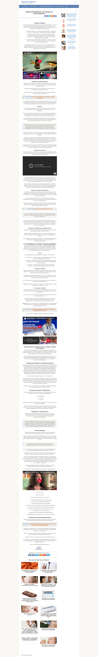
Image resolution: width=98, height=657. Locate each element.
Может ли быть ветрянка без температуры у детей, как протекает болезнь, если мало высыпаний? (72, 15)
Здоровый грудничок (28, 2)
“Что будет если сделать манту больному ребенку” (72, 19)
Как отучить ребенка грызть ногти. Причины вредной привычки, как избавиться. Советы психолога (71, 36)
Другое (66, 6)
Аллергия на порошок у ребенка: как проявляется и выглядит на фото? (72, 30)
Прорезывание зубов (59, 6)
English (75, 2)
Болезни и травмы (33, 6)
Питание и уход (25, 6)
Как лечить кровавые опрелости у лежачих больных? (71, 42)
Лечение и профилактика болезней (46, 6)
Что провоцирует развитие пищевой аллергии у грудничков (71, 47)
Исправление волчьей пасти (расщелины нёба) (71, 25)
